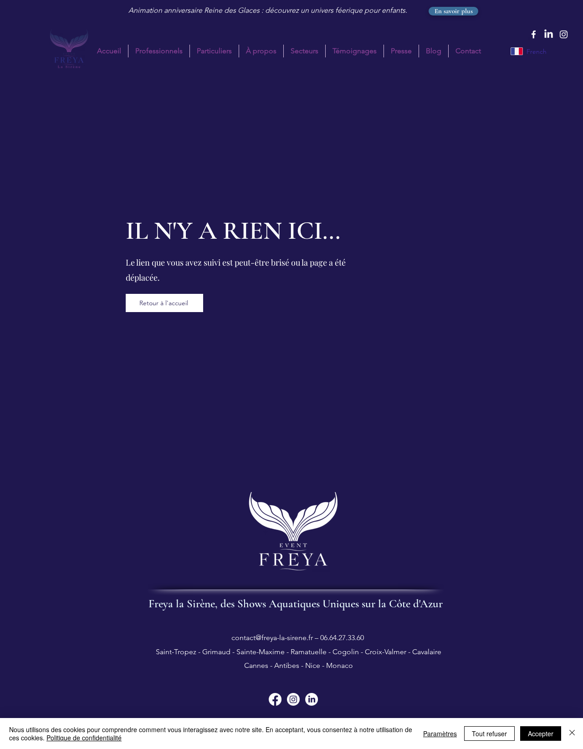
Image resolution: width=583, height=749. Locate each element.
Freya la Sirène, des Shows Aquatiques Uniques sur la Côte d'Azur (295, 603)
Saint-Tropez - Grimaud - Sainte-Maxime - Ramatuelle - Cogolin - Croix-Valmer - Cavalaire (297, 651)
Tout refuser (489, 733)
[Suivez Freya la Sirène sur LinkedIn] (311, 699)
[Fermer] (572, 733)
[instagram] (563, 34)
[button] (214, 51)
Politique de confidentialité (84, 737)
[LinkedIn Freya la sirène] (548, 34)
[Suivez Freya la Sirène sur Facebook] (275, 699)
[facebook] (533, 34)
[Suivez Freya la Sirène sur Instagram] (293, 699)
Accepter (540, 733)
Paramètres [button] (440, 733)
